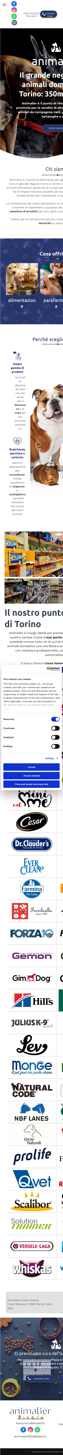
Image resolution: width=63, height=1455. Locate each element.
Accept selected (31, 775)
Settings (49, 758)
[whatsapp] (14, 17)
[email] (14, 23)
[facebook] (14, 4)
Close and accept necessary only (31, 784)
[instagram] (14, 10)
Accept (31, 767)
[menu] (4, 5)
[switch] (55, 728)
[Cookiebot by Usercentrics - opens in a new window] (47, 669)
